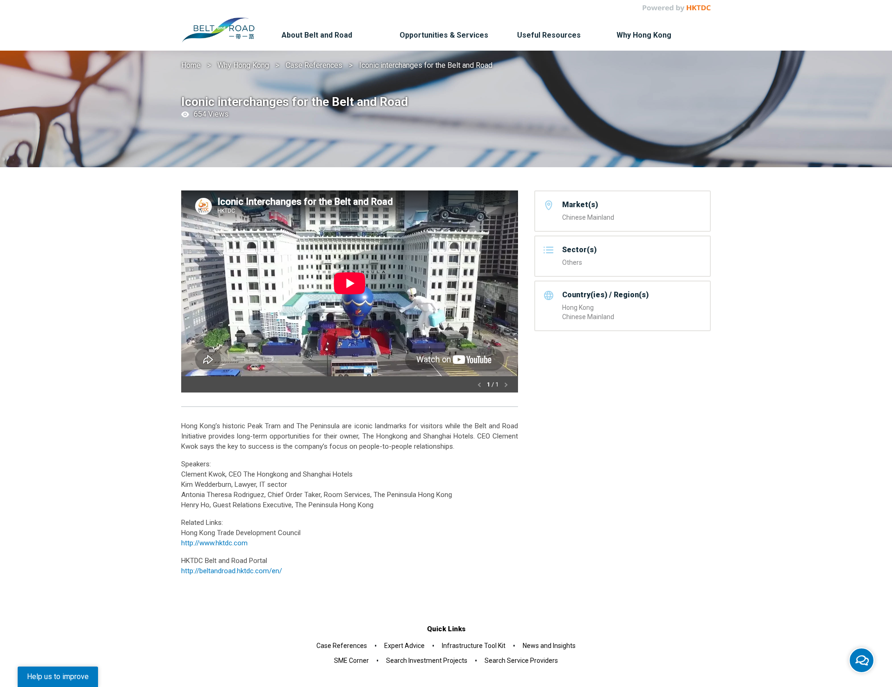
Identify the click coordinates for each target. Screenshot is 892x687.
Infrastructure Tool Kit (473, 645)
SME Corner (351, 660)
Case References (314, 65)
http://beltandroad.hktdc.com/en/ (231, 571)
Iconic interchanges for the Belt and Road (425, 65)
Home (191, 65)
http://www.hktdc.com (214, 543)
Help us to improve (58, 676)
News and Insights (549, 645)
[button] (480, 384)
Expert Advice (404, 645)
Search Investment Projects (426, 660)
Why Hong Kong (243, 65)
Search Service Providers (521, 660)
